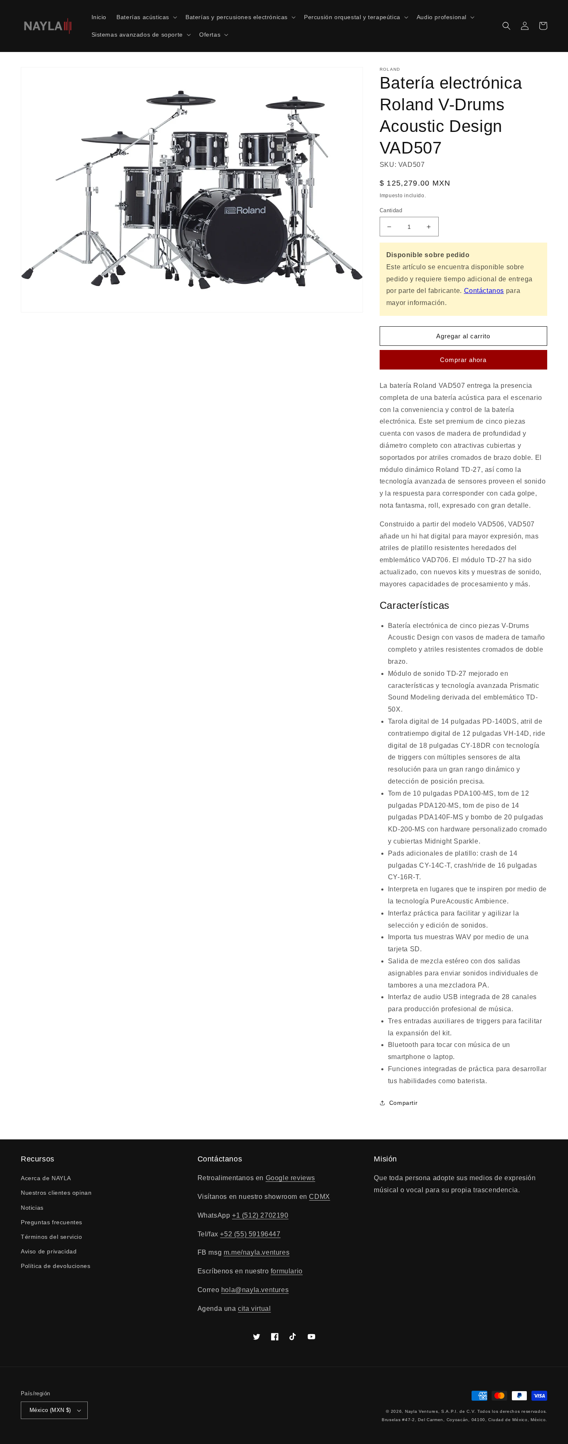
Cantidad (391, 210)
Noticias (32, 1207)
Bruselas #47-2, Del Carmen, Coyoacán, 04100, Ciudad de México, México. (464, 1419)
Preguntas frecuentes (51, 1222)
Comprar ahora (463, 359)
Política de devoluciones (55, 1266)
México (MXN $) (50, 1410)
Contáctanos (484, 290)
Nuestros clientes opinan (56, 1192)
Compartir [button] (403, 1102)
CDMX (319, 1196)
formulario (287, 1271)
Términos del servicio (51, 1236)
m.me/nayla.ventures (256, 1252)
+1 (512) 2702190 (260, 1215)
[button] (145, 17)
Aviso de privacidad (49, 1251)
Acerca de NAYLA (46, 1178)
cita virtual (254, 1308)
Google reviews (290, 1177)
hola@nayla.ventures (255, 1289)
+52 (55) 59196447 (250, 1234)
